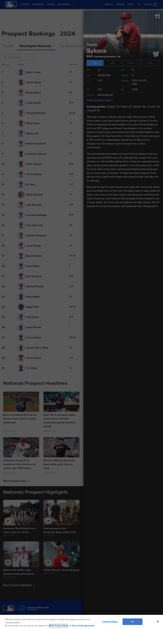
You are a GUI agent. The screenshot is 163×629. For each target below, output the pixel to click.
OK (132, 621)
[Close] (157, 621)
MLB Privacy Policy (58, 625)
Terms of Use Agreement (82, 625)
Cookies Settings (110, 621)
